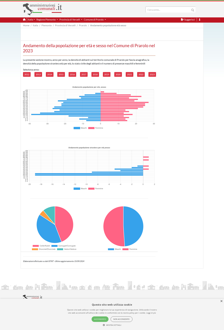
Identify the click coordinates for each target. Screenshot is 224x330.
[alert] (112, 314)
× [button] (221, 301)
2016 (72, 74)
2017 (83, 74)
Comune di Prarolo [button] (94, 19)
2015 (61, 74)
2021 (129, 74)
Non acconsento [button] (121, 319)
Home (26, 25)
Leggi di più (151, 313)
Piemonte (46, 25)
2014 (49, 74)
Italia (35, 25)
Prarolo (83, 25)
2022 (141, 74)
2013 (38, 74)
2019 (106, 74)
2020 (118, 74)
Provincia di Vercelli (65, 25)
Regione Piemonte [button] (46, 19)
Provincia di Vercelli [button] (69, 19)
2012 (26, 74)
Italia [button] (30, 19)
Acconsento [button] (100, 319)
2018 (95, 74)
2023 (152, 74)
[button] (112, 324)
